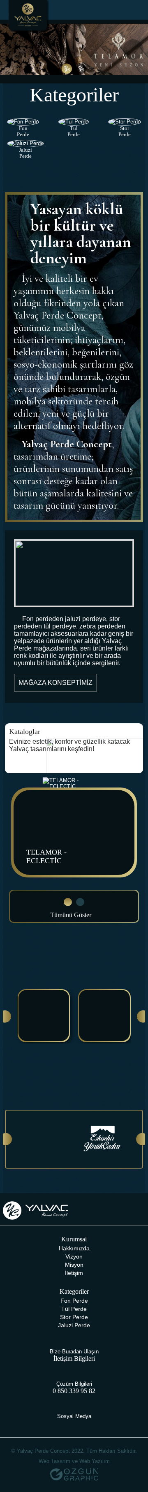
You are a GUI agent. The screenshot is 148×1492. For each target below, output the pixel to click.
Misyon (74, 1264)
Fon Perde (74, 1300)
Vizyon (74, 1256)
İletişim (74, 1273)
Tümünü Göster (71, 914)
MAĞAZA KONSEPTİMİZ (55, 682)
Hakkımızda (74, 1248)
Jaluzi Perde (74, 1325)
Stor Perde (74, 1317)
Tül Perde (74, 1309)
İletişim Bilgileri (74, 1358)
